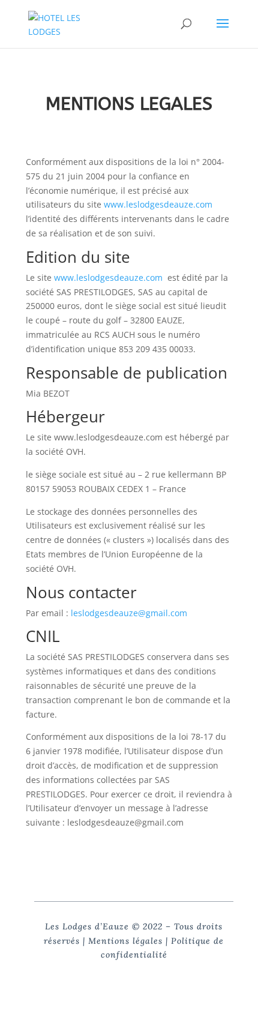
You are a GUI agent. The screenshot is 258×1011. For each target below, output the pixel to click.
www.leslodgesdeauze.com (158, 204)
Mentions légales (125, 940)
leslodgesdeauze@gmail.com (129, 613)
